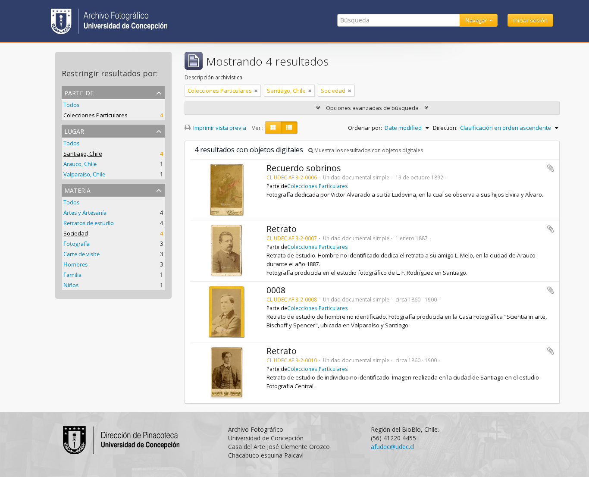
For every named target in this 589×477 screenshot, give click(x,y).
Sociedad (75, 233)
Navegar (476, 20)
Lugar (74, 130)
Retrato (281, 229)
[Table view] (289, 127)
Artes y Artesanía (85, 213)
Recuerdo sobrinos (303, 168)
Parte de (79, 92)
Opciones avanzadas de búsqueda (372, 108)
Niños (70, 285)
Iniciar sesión (530, 20)
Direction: (445, 128)
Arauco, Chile (80, 164)
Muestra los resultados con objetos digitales (368, 150)
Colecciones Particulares (95, 115)
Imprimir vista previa (219, 128)
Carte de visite (81, 254)
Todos (71, 105)
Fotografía (76, 244)
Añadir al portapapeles (550, 168)
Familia (72, 275)
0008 (275, 290)
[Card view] (273, 127)
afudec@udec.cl (392, 446)
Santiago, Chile (82, 153)
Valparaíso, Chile (84, 174)
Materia (77, 189)
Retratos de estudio (88, 223)
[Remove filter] (256, 90)
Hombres (75, 264)
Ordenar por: (365, 128)
